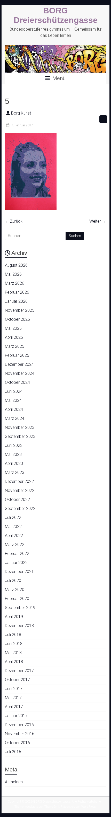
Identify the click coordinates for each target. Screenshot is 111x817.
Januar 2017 (16, 715)
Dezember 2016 (19, 724)
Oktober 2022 (17, 499)
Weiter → (97, 221)
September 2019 (20, 607)
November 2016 (19, 733)
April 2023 (14, 463)
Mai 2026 (13, 274)
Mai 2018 (13, 652)
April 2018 (14, 661)
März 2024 (14, 418)
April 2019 (14, 616)
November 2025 (19, 310)
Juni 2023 (13, 445)
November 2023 (19, 427)
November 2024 (19, 373)
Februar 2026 (17, 292)
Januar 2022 (16, 562)
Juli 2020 (13, 580)
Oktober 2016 (17, 742)
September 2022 (20, 508)
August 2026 (16, 265)
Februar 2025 (17, 355)
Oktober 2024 (17, 382)
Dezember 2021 (19, 571)
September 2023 (20, 436)
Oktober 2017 (17, 679)
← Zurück (13, 221)
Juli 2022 (13, 517)
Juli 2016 (13, 751)
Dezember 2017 (19, 670)
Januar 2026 (16, 301)
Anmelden (14, 781)
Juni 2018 (13, 643)
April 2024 (14, 409)
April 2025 (14, 337)
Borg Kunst (21, 113)
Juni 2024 (13, 391)
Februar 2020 (17, 598)
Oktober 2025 (17, 319)
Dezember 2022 (19, 481)
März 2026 (14, 283)
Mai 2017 (13, 697)
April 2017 (14, 706)
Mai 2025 (13, 328)
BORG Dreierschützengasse (56, 15)
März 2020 (14, 589)
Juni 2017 (13, 688)
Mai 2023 (13, 454)
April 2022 (14, 535)
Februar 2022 (17, 553)
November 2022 (19, 490)
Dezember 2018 (19, 625)
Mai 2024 (13, 400)
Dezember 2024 (19, 364)
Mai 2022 (13, 526)
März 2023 (14, 472)
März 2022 (14, 544)
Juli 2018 (13, 634)
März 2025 (14, 346)
